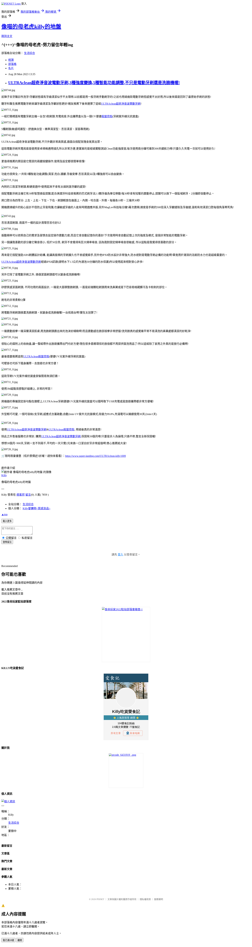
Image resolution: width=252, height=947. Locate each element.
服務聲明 (158, 899)
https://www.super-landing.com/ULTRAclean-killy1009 (95, 455)
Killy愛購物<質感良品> (36, 508)
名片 (11, 68)
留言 (28, 494)
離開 (19, 940)
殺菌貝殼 (106, 116)
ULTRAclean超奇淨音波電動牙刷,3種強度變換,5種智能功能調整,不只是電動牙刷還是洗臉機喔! (94, 82)
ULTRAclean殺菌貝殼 (36, 356)
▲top (4, 514)
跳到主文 (6, 36)
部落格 (12, 64)
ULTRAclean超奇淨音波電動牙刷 (121, 103)
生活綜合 (29, 53)
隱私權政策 (145, 899)
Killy (4, 475)
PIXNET (100, 899)
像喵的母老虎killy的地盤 (31, 26)
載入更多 (7, 521)
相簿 (11, 59)
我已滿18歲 (8, 940)
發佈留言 (7, 542)
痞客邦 (20, 494)
